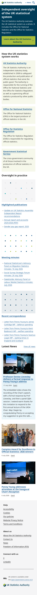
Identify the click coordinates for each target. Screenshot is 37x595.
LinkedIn (7, 562)
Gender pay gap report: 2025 (16, 226)
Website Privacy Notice (13, 520)
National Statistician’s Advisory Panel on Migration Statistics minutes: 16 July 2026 (17, 266)
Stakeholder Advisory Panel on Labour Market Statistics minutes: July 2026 (18, 282)
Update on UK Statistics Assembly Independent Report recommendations (18, 213)
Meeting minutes (10, 257)
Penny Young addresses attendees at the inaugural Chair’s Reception (15, 489)
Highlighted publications (14, 204)
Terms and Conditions (12, 524)
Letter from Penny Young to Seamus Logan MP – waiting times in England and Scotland (19, 338)
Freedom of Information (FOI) (16, 546)
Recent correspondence (14, 316)
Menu (29, 3)
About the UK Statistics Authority (17, 535)
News (5, 543)
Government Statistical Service (15, 152)
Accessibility (8, 509)
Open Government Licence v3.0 (22, 580)
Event (15, 385)
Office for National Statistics (17, 109)
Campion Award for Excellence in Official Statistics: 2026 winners (18, 450)
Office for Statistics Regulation (13, 130)
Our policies (8, 516)
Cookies (6, 513)
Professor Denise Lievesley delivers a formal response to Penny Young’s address (18, 379)
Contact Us (8, 539)
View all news (29, 346)
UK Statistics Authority (14, 63)
